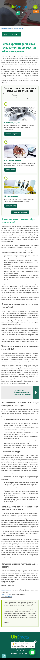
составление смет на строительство (13, 588)
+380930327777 (19, 651)
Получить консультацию (13, 134)
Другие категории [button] (10, 34)
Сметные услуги (12, 123)
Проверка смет (11, 196)
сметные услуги (6, 596)
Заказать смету (10, 170)
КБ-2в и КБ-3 (5, 594)
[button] (36, 12)
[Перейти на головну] (18, 7)
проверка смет (6, 590)
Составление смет (13, 161)
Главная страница (6, 28)
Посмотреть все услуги (20, 212)
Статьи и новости (18, 28)
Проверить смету (11, 206)
